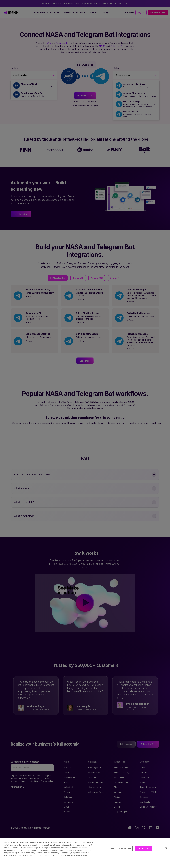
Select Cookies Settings (120, 848)
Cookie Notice (82, 855)
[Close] (166, 848)
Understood (143, 848)
